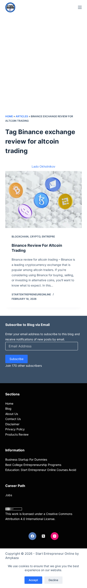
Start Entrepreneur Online (54, 554)
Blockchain (20, 236)
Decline (53, 580)
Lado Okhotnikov (43, 166)
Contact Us (13, 419)
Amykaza (12, 558)
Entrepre (48, 236)
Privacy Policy (15, 429)
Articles (22, 116)
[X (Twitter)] (43, 536)
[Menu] (80, 7)
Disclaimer (12, 424)
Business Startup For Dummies (26, 459)
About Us (11, 414)
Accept (33, 580)
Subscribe (16, 359)
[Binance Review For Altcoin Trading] (43, 199)
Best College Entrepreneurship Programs (33, 465)
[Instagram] (55, 536)
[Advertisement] (43, 68)
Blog (8, 408)
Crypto (35, 236)
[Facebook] (33, 536)
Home (9, 116)
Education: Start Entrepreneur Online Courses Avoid (40, 470)
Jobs (8, 495)
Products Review (17, 434)
